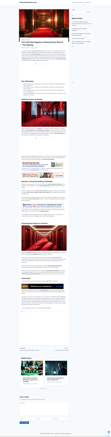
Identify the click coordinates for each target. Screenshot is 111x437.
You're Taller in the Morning (78, 38)
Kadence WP (68, 433)
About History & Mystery (77, 2)
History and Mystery (26, 47)
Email (38, 418)
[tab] (41, 388)
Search (73, 10)
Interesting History (25, 39)
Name (22, 418)
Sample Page (88, 2)
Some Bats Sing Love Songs (61, 349)
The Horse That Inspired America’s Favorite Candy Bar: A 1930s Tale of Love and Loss (81, 23)
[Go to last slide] (23, 374)
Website (55, 418)
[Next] (65, 374)
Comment (22, 403)
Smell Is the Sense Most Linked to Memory (29, 349)
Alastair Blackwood (27, 383)
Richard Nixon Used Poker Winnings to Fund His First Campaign (30, 379)
